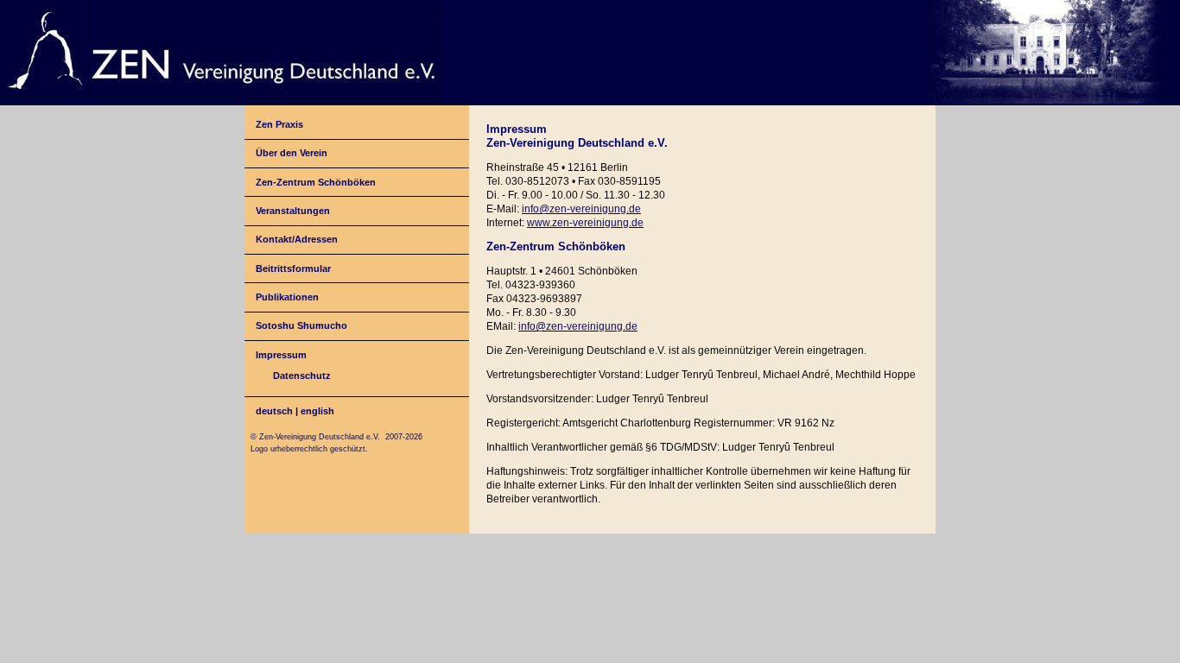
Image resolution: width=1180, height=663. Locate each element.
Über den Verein (291, 153)
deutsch (274, 411)
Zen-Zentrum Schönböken (316, 182)
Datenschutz (302, 375)
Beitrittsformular (293, 268)
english (317, 411)
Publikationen (287, 297)
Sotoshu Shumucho (301, 325)
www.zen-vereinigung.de (585, 223)
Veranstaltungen (293, 210)
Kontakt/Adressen (297, 239)
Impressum (281, 355)
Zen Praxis (279, 124)
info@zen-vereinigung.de (581, 209)
